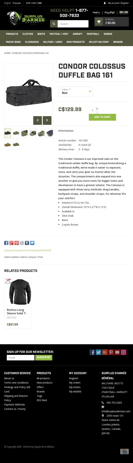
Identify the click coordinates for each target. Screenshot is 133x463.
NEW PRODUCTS (75, 42)
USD (34, 3)
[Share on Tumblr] (27, 243)
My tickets (75, 387)
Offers (40, 387)
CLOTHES (28, 34)
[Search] (54, 23)
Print (40, 257)
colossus (8, 250)
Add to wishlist (11, 257)
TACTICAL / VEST (58, 34)
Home (7, 53)
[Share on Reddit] (22, 243)
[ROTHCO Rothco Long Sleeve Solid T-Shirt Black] (18, 291)
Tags (39, 395)
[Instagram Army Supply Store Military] (123, 352)
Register (73, 378)
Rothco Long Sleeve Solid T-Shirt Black (17, 311)
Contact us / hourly (14, 408)
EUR (28, 3)
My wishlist (75, 391)
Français (17, 3)
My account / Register (118, 3)
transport (36, 250)
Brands (118, 42)
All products (43, 378)
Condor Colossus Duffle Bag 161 (30, 53)
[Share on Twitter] (32, 243)
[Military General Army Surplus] (25, 18)
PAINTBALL (93, 34)
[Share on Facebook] (6, 243)
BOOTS (41, 34)
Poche (27, 250)
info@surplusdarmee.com (116, 411)
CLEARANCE (32, 42)
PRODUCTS (12, 34)
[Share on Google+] (11, 243)
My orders (75, 382)
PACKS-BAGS (13, 42)
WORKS (108, 34)
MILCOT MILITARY (99, 42)
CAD (40, 3)
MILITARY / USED (52, 42)
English (7, 3)
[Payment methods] (124, 451)
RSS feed (42, 400)
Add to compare (28, 257)
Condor (18, 250)
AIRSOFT (77, 34)
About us (9, 378)
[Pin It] (17, 243)
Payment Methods (14, 404)
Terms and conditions (16, 382)
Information (65, 130)
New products (44, 382)
